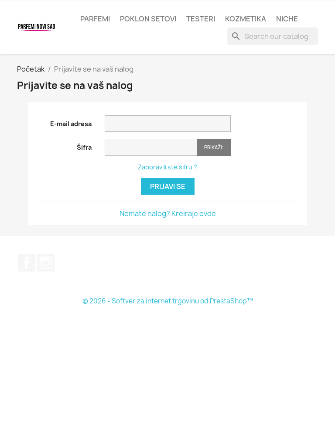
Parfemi (95, 19)
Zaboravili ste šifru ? (167, 167)
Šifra (84, 147)
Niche (287, 19)
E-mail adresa (71, 124)
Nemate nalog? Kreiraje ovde (168, 213)
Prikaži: (214, 147)
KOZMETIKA (245, 19)
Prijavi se (167, 186)
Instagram (46, 263)
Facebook (26, 263)
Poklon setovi (148, 19)
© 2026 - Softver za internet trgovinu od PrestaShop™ (167, 301)
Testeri (200, 19)
